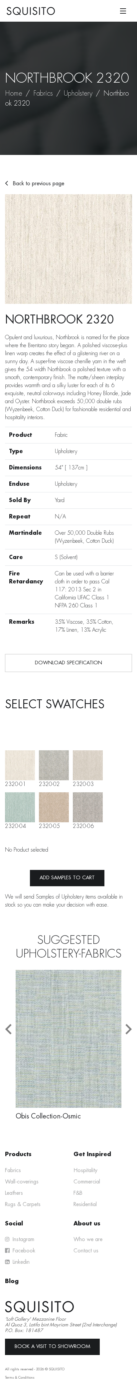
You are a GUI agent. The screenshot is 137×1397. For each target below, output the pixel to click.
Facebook (23, 1250)
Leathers (14, 1193)
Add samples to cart (67, 877)
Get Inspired (92, 1154)
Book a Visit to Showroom (52, 1346)
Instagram (22, 1239)
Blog (12, 1281)
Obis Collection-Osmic (48, 1116)
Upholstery (78, 93)
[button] (8, 1029)
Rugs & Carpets (23, 1204)
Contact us (85, 1250)
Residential (85, 1204)
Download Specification (68, 662)
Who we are (87, 1239)
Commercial (86, 1181)
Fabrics (43, 93)
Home (13, 93)
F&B (77, 1193)
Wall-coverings (22, 1181)
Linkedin (20, 1262)
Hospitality (85, 1170)
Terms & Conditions (20, 1377)
